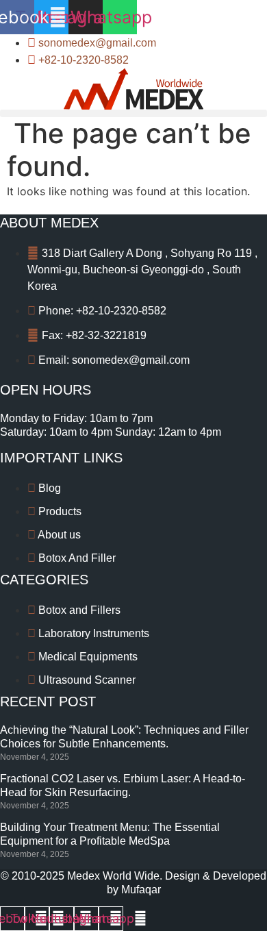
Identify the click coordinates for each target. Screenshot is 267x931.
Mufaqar (141, 889)
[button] (133, 113)
